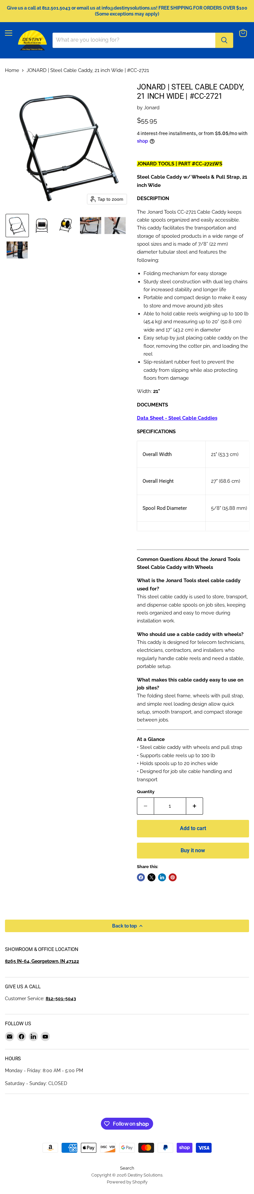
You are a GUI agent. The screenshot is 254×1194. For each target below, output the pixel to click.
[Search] (224, 40)
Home (12, 70)
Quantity (145, 791)
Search (127, 1168)
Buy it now (193, 850)
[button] (17, 225)
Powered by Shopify (127, 1181)
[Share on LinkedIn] (162, 877)
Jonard (151, 108)
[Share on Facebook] (141, 877)
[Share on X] (151, 877)
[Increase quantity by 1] (194, 806)
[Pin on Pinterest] (173, 877)
